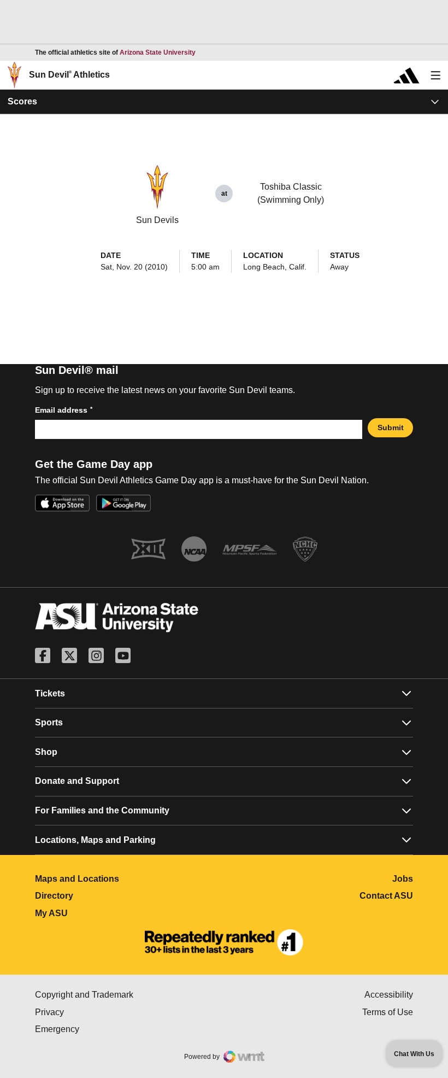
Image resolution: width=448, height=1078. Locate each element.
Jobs (402, 878)
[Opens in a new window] (224, 942)
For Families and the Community (102, 810)
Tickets (50, 693)
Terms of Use (387, 1012)
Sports (49, 722)
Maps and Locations (125, 878)
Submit (391, 427)
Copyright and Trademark (129, 994)
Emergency (103, 1029)
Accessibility (388, 994)
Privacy (95, 1012)
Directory (102, 895)
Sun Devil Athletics (69, 74)
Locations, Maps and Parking (95, 840)
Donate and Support (77, 781)
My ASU (99, 913)
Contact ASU (386, 895)
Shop (46, 752)
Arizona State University (158, 52)
